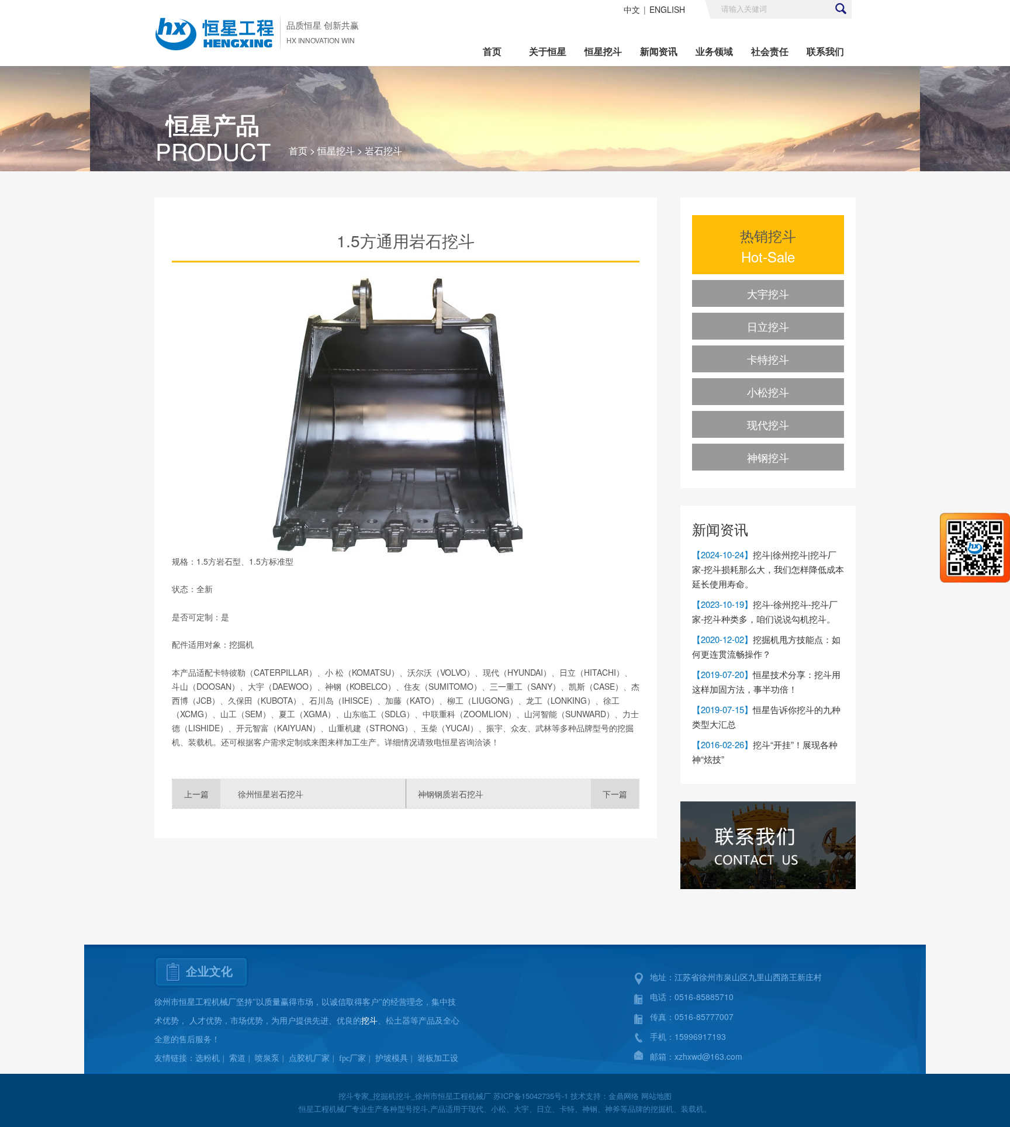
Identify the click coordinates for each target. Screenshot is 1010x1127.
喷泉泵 (267, 1058)
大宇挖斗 (768, 293)
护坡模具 (391, 1058)
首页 (492, 51)
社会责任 (769, 51)
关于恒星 (547, 51)
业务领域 (714, 51)
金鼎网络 (623, 1095)
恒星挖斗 (603, 51)
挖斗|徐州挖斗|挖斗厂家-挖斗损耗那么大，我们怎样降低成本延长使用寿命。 (768, 569)
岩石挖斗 (383, 150)
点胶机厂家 (309, 1058)
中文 (632, 9)
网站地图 (656, 1095)
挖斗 (369, 1021)
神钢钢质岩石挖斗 (450, 794)
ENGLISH (667, 9)
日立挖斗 (768, 326)
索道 (237, 1058)
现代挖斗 (768, 424)
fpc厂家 (352, 1058)
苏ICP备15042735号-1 (530, 1095)
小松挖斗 (768, 391)
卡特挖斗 (768, 359)
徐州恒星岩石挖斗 (270, 794)
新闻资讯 (658, 51)
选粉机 (207, 1058)
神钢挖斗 (768, 457)
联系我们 (825, 51)
